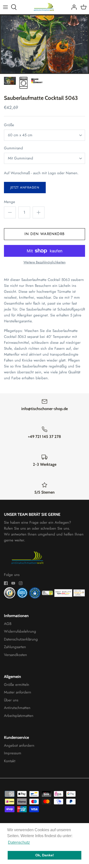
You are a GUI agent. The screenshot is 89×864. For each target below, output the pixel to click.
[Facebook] (6, 583)
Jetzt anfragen (24, 187)
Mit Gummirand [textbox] (20, 158)
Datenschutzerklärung (21, 639)
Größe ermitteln (16, 684)
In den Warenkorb (44, 234)
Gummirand (13, 148)
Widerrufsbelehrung (20, 631)
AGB (7, 623)
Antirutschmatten (17, 707)
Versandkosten (15, 654)
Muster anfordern (17, 692)
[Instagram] (20, 583)
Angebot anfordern (19, 745)
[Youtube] (13, 583)
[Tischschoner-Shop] (44, 7)
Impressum (12, 753)
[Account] (72, 7)
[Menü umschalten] (5, 7)
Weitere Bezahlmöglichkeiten (44, 262)
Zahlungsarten (15, 647)
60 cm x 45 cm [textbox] (20, 135)
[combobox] (44, 135)
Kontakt (9, 761)
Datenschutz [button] (19, 842)
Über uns (11, 700)
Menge (9, 202)
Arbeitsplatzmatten (18, 715)
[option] (44, 44)
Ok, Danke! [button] (44, 855)
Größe (9, 125)
